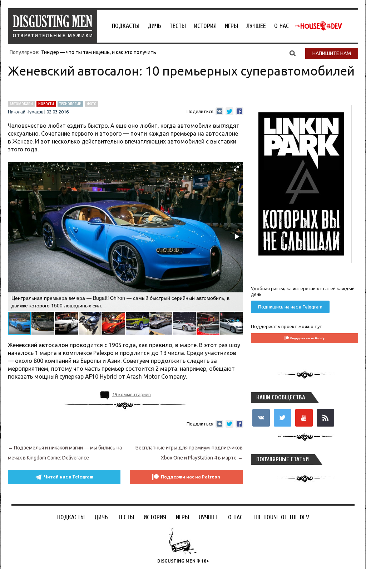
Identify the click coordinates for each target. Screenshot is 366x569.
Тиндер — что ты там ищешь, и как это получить (98, 52)
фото (92, 103)
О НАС (281, 26)
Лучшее (256, 26)
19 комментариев (131, 394)
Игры (231, 26)
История (205, 26)
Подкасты (125, 26)
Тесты (177, 26)
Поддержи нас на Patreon (190, 477)
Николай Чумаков (25, 112)
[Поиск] (292, 53)
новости (46, 103)
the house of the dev (318, 25)
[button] (236, 168)
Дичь (154, 26)
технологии (70, 103)
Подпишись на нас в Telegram (290, 306)
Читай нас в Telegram (68, 477)
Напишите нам (331, 53)
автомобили (21, 103)
